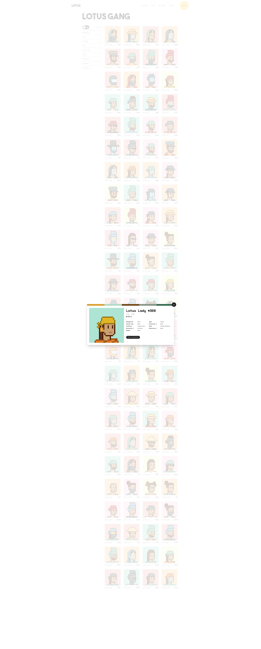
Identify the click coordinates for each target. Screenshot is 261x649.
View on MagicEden (133, 337)
